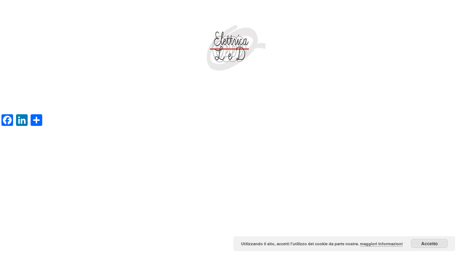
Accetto (429, 243)
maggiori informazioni (381, 243)
